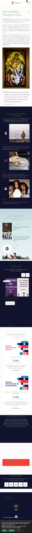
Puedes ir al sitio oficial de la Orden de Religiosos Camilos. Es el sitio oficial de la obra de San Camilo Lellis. (21, 238)
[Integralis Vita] (16, 3)
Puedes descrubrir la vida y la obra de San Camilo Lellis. (21, 227)
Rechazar (11, 530)
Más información (16, 370)
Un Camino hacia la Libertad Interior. (10, 298)
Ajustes (18, 530)
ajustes (18, 527)
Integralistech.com (21, 517)
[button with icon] (6, 484)
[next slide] (28, 275)
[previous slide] (23, 275)
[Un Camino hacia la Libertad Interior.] (17, 287)
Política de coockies (7, 497)
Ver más (15, 229)
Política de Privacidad (8, 496)
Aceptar (4, 530)
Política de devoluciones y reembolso (11, 499)
